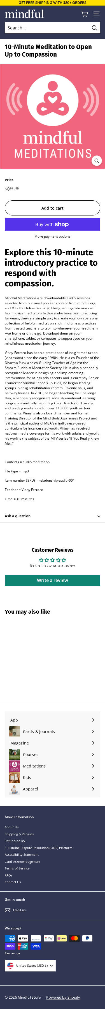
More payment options (52, 236)
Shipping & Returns (19, 834)
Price (9, 179)
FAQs (8, 875)
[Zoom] (97, 161)
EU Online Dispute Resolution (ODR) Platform (38, 848)
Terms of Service (17, 868)
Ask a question (18, 515)
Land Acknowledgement (22, 861)
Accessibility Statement (22, 854)
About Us (11, 827)
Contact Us (13, 882)
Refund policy (15, 841)
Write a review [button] (52, 580)
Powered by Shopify (63, 997)
